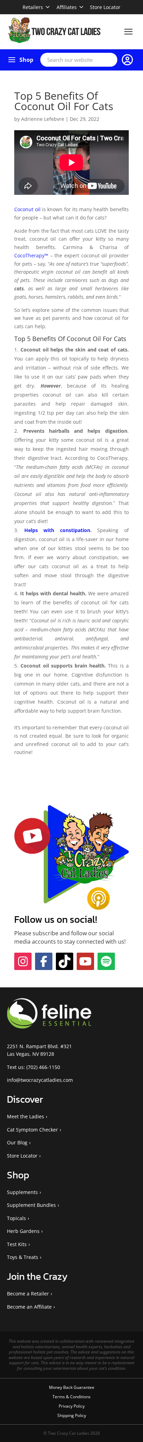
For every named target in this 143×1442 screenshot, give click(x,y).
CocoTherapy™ (31, 255)
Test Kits (17, 1244)
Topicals (16, 1218)
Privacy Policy (72, 1406)
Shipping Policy (71, 1415)
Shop (26, 60)
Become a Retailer (28, 1293)
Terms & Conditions (71, 1397)
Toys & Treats (22, 1257)
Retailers (33, 7)
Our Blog (17, 1142)
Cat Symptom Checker (32, 1129)
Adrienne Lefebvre (42, 119)
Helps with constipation (57, 530)
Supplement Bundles (31, 1205)
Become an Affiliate (29, 1306)
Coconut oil (27, 209)
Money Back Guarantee (71, 1387)
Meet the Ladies (25, 1116)
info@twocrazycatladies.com (40, 1080)
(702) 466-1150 (43, 1067)
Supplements (22, 1192)
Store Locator (105, 7)
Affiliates (67, 7)
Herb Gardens (23, 1231)
